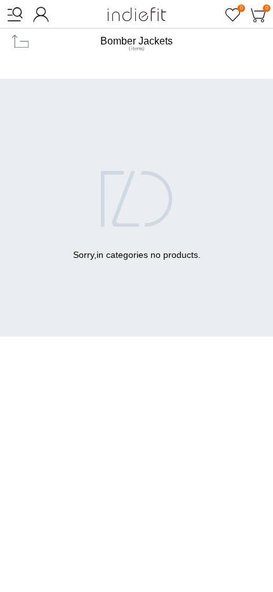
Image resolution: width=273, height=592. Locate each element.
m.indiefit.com (137, 14)
